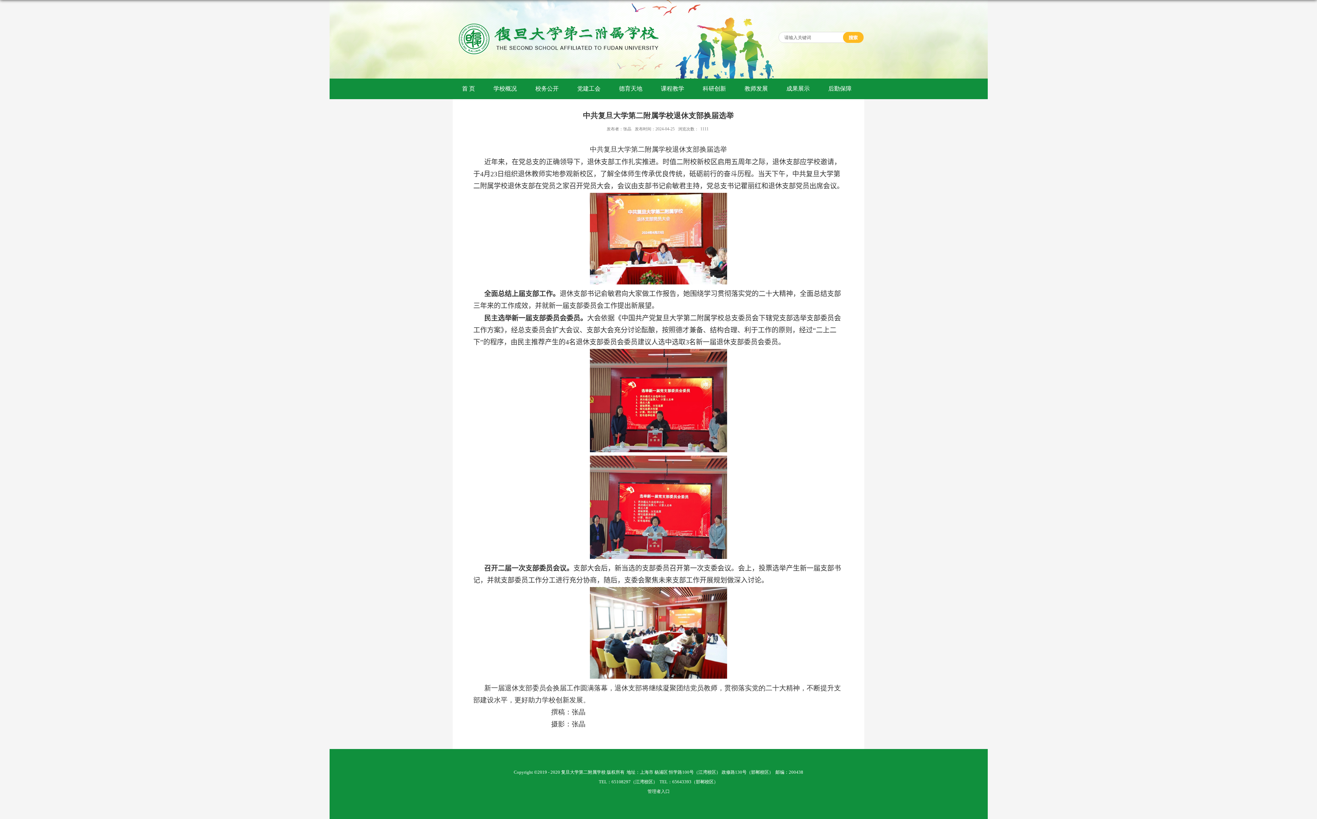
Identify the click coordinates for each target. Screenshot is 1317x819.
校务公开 (547, 88)
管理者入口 (659, 791)
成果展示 (798, 88)
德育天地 (630, 88)
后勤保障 (840, 88)
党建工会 (589, 88)
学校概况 (505, 88)
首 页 (468, 88)
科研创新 (714, 88)
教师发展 (756, 88)
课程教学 (672, 88)
